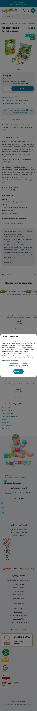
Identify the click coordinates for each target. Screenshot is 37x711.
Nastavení (25, 366)
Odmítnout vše (14, 366)
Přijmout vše (18, 371)
